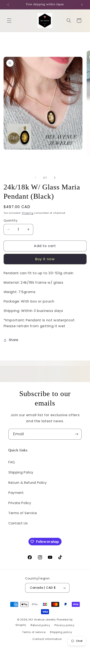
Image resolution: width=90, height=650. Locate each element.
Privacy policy (64, 625)
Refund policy (40, 625)
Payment (16, 492)
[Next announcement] (82, 4)
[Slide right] (54, 177)
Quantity (11, 220)
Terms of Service (22, 513)
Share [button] (13, 340)
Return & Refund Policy (27, 482)
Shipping (27, 213)
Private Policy (19, 503)
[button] (9, 20)
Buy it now (45, 259)
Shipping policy (61, 632)
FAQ (11, 462)
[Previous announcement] (8, 4)
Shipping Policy (20, 472)
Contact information (47, 639)
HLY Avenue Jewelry (43, 619)
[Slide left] (35, 177)
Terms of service (33, 632)
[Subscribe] (76, 434)
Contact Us (18, 523)
